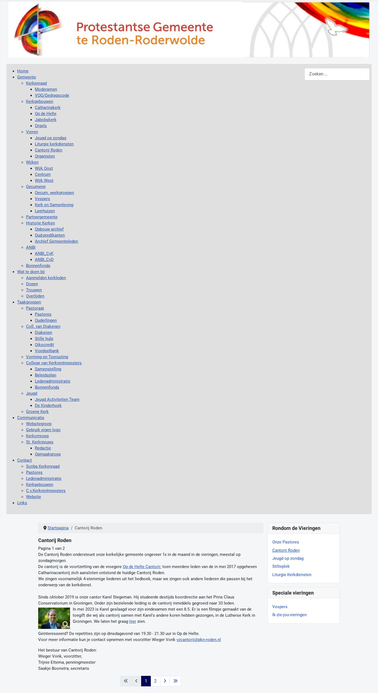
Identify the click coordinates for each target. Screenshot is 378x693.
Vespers (280, 606)
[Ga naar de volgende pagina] (165, 681)
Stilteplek (281, 566)
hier (132, 621)
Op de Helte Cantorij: (142, 566)
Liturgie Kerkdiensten (291, 574)
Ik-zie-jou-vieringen (289, 614)
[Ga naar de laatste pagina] (175, 681)
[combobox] (337, 74)
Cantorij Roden (286, 550)
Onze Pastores (285, 542)
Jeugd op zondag (288, 558)
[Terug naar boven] (369, 683)
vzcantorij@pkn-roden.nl (199, 639)
